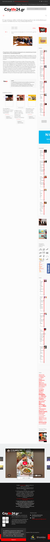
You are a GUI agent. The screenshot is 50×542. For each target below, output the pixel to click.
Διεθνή (41, 391)
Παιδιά (40, 407)
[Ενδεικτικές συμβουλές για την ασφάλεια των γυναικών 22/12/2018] (49, 536)
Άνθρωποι (42, 380)
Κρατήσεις (44, 400)
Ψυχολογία (41, 420)
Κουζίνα (40, 400)
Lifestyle (41, 376)
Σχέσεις (43, 415)
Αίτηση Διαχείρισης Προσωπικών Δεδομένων (38, 4)
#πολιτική (41, 375)
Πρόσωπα (42, 413)
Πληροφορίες (42, 409)
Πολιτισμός (43, 411)
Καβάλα (41, 399)
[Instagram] (45, 1)
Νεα (44, 406)
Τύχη (40, 270)
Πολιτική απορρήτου (35, 532)
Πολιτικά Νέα (41, 410)
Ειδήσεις (41, 392)
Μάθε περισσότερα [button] (18, 535)
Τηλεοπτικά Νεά (42, 418)
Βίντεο (40, 386)
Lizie (39, 377)
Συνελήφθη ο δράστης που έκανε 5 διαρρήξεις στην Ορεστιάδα (8, 111)
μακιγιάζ (40, 423)
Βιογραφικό (41, 388)
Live (44, 376)
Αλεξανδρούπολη (42, 385)
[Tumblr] (47, 1)
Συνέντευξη (41, 414)
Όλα (34, 28)
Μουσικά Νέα (42, 402)
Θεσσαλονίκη (42, 397)
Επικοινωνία (24, 4)
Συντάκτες (18, 4)
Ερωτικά (40, 264)
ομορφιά (44, 423)
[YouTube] (43, 1)
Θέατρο (43, 396)
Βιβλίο (43, 386)
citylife (22, 32)
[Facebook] (40, 1)
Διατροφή (41, 389)
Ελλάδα (42, 394)
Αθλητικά (41, 383)
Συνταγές (40, 415)
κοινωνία (42, 422)
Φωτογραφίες (44, 419)
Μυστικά (41, 406)
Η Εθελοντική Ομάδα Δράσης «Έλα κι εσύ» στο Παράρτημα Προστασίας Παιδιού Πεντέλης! (19, 114)
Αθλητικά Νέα (42, 384)
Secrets (40, 379)
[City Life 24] (14, 10)
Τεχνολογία (41, 416)
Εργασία (40, 266)
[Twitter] (41, 1)
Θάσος (40, 396)
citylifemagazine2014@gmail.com (21, 1)
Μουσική (42, 404)
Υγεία (40, 262)
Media (42, 377)
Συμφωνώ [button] (13, 539)
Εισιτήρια (41, 393)
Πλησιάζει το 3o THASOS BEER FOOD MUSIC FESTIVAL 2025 (30, 111)
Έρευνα (40, 381)
